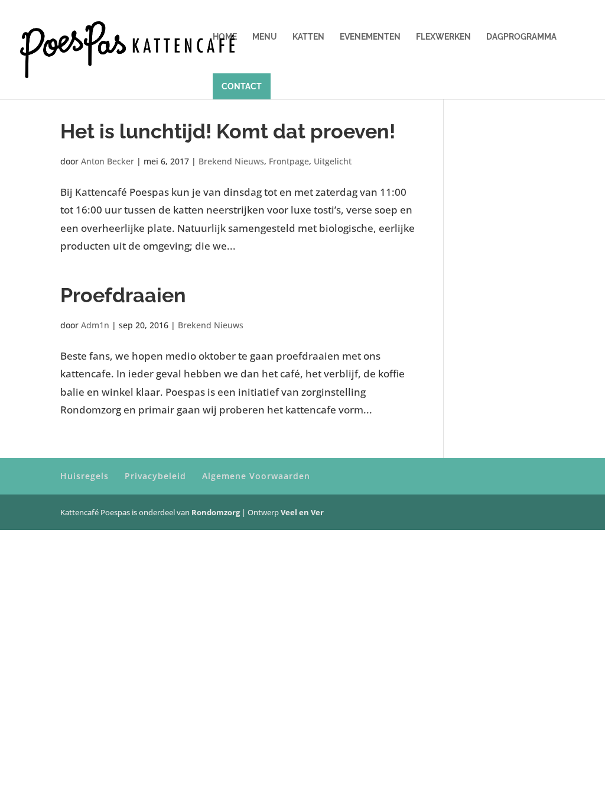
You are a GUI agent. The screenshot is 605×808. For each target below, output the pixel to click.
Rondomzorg (216, 512)
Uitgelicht (333, 161)
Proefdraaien (123, 295)
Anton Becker (107, 161)
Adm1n (95, 325)
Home (225, 37)
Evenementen (370, 37)
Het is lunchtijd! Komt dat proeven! (227, 131)
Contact (242, 86)
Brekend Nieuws (231, 161)
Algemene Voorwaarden (256, 475)
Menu (264, 37)
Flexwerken (443, 37)
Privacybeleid (155, 475)
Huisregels (84, 475)
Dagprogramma (521, 37)
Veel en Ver (302, 512)
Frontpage (289, 161)
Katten (308, 37)
